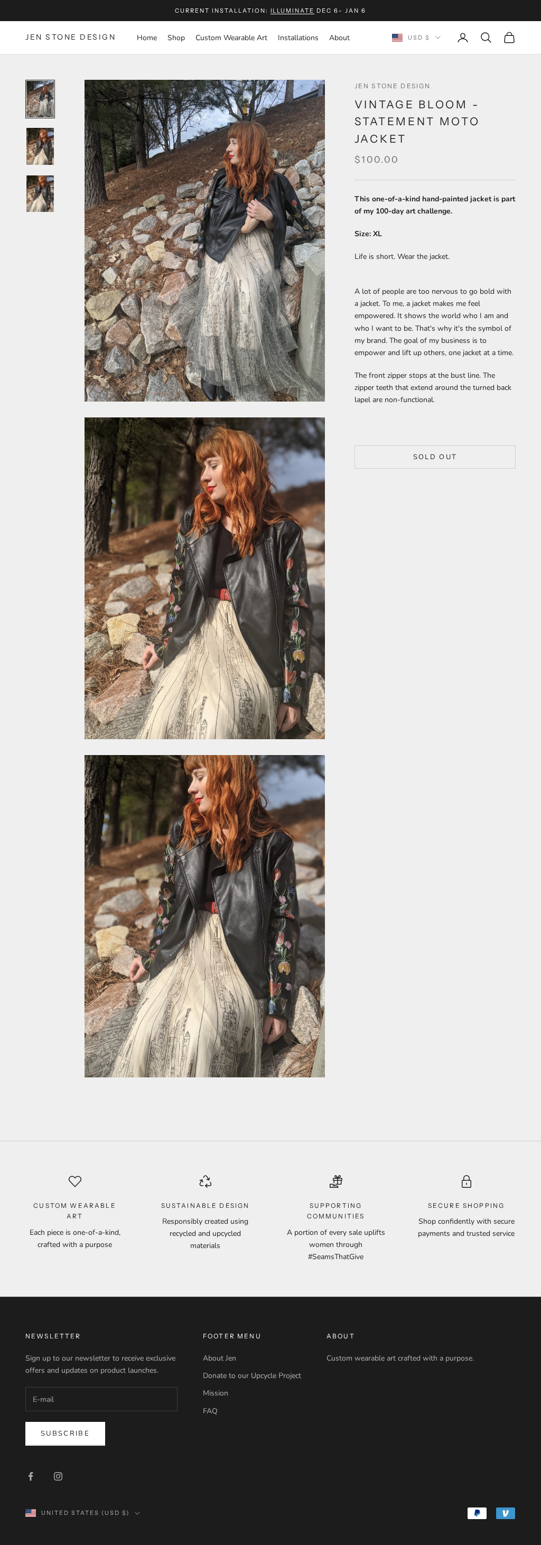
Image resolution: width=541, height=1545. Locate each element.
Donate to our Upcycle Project (252, 1376)
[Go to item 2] (40, 146)
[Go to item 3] (40, 193)
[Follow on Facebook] (30, 1476)
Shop (176, 38)
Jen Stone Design (393, 86)
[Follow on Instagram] (58, 1476)
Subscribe (65, 1433)
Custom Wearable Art (231, 38)
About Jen (219, 1358)
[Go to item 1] (40, 99)
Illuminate (292, 10)
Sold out (435, 457)
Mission (215, 1393)
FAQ (210, 1411)
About (339, 38)
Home (147, 38)
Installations (298, 38)
